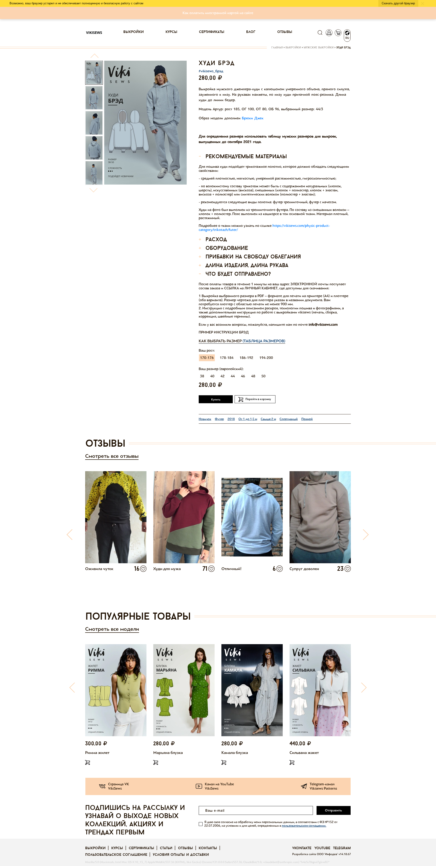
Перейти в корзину (258, 399)
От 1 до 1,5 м (247, 419)
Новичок (205, 419)
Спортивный (289, 419)
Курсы (171, 32)
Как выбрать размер (242, 340)
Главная (277, 47)
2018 (231, 419)
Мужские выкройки (319, 47)
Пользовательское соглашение (116, 855)
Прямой (307, 419)
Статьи (166, 848)
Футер (219, 419)
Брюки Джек (252, 118)
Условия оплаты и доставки (181, 855)
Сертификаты (211, 32)
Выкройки (133, 32)
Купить (215, 399)
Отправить (333, 810)
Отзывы (284, 32)
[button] (94, 58)
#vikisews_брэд (211, 71)
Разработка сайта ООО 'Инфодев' (315, 854)
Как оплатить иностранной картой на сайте (218, 13)
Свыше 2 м (268, 419)
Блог (250, 32)
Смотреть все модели (112, 629)
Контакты (208, 848)
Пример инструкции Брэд (224, 332)
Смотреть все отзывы (112, 456)
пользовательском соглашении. (304, 826)
